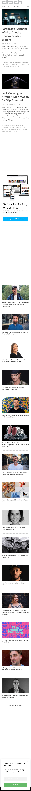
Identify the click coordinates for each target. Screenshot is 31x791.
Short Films (5, 64)
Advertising (11, 125)
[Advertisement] (15, 154)
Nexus (25, 129)
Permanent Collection (10, 6)
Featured (25, 62)
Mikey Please (10, 66)
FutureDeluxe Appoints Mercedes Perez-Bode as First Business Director (15, 361)
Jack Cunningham (16, 129)
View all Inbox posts (15, 705)
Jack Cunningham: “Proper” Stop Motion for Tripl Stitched (15, 96)
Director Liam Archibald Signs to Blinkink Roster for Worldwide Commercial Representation (15, 304)
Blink (23, 64)
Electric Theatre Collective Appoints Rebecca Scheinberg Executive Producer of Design (15, 612)
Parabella (18, 66)
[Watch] (4, 57)
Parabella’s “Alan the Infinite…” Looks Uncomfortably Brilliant (15, 34)
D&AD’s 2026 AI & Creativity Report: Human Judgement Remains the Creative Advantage (15, 444)
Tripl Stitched (13, 131)
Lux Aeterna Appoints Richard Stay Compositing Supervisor (13, 388)
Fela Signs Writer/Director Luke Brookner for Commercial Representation (15, 669)
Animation (19, 125)
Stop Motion (13, 64)
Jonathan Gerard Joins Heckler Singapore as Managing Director (15, 416)
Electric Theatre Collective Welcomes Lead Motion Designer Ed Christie (14, 473)
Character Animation (14, 62)
